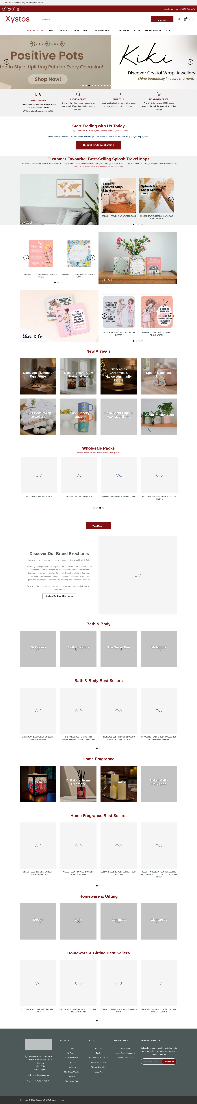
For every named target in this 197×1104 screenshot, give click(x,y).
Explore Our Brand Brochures (59, 596)
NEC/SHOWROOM (153, 30)
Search (162, 20)
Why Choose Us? (98, 1062)
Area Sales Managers (125, 1053)
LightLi (72, 1062)
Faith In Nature (71, 1058)
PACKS (137, 30)
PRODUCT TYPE (80, 30)
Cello (72, 1048)
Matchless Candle (71, 1072)
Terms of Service (98, 1067)
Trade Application (125, 1058)
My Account (125, 1048)
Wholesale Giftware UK (98, 1058)
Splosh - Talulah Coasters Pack (24, 496)
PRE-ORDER (124, 30)
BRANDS (63, 30)
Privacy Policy (98, 1072)
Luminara (72, 1067)
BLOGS (169, 30)
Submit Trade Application (98, 145)
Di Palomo (71, 1053)
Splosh (72, 1076)
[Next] (190, 62)
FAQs (98, 1053)
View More (97, 526)
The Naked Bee (71, 1081)
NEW (51, 30)
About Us (98, 1048)
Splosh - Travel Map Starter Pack (119, 216)
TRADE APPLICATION (34, 30)
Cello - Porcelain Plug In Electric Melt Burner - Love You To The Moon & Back (159, 874)
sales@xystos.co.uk (40, 1075)
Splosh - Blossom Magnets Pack (145, 496)
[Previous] (6, 62)
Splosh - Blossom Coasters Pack (104, 496)
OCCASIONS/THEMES (103, 30)
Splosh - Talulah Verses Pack (64, 496)
